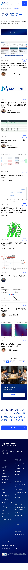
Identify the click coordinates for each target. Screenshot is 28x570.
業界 (3, 489)
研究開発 (18, 531)
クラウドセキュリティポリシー (9, 548)
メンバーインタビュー (20, 493)
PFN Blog (9, 8)
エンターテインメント (7, 503)
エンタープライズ (6, 519)
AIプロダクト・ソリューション (20, 464)
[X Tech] (7, 452)
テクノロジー (19, 513)
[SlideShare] (22, 451)
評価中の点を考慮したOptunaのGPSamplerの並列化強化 (11, 345)
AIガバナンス (5, 479)
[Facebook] (14, 451)
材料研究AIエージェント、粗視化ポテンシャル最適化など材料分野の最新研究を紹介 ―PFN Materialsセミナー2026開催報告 (14, 67)
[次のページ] (23, 362)
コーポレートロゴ (6, 483)
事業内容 (18, 460)
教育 (3, 516)
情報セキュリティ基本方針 (8, 545)
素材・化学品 (5, 496)
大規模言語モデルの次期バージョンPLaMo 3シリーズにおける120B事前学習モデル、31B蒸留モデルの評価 (13, 210)
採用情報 (18, 481)
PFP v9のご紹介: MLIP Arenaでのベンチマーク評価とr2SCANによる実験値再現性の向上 (14, 105)
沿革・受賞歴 (5, 476)
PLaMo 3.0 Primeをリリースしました (13, 276)
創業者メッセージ (6, 470)
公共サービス (5, 513)
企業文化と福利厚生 (20, 485)
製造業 (3, 493)
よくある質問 (18, 489)
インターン (18, 497)
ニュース (18, 524)
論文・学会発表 (19, 535)
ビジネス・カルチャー (20, 516)
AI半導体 (17, 474)
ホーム (2, 8)
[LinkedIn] (11, 451)
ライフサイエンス (6, 499)
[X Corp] (3, 452)
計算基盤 (17, 471)
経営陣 (3, 473)
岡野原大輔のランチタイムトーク (20, 508)
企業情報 (4, 467)
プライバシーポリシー (7, 541)
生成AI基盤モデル (20, 468)
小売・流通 (4, 507)
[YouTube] (18, 451)
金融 (3, 510)
